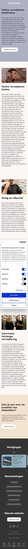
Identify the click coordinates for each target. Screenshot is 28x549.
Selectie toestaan (14, 300)
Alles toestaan (14, 295)
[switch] (24, 274)
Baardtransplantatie (14, 499)
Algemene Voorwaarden (14, 534)
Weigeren (14, 305)
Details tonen (19, 290)
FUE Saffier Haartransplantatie (14, 491)
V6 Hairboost (14, 482)
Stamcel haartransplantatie (14, 486)
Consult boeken (9, 426)
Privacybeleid (14, 531)
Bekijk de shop (14, 519)
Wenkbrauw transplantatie (14, 504)
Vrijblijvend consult (10, 49)
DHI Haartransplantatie (14, 495)
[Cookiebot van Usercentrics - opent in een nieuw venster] (19, 242)
